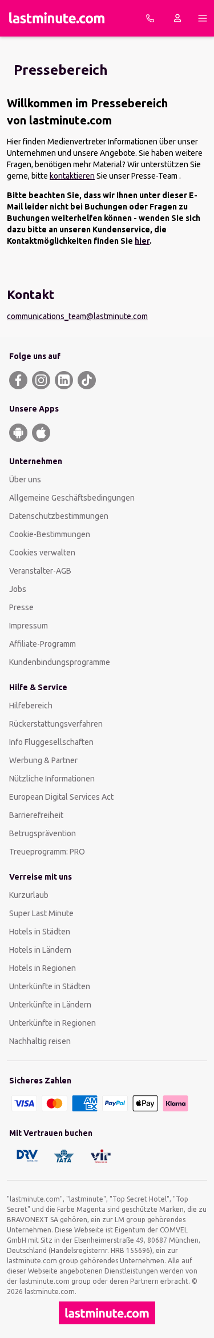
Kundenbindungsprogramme (59, 662)
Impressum (28, 625)
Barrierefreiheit (36, 815)
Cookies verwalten (42, 552)
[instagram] (41, 380)
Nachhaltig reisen (40, 1041)
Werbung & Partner (43, 760)
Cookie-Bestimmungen (49, 534)
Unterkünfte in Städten (49, 986)
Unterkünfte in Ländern (50, 1004)
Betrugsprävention (42, 833)
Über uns (25, 479)
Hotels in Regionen (42, 968)
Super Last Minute (41, 913)
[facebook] (18, 380)
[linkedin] (64, 380)
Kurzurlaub (29, 895)
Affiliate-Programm (42, 643)
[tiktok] (87, 380)
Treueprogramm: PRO (47, 851)
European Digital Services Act (61, 796)
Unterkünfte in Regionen (52, 1022)
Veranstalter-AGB (40, 570)
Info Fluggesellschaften (51, 742)
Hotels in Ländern (40, 949)
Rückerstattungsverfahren (56, 723)
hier (142, 240)
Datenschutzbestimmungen (58, 516)
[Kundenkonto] (177, 18)
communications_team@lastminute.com (77, 316)
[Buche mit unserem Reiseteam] (150, 18)
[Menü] (202, 18)
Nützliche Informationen (52, 778)
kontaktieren (72, 175)
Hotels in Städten (39, 931)
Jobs (17, 589)
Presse (21, 607)
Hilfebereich (31, 705)
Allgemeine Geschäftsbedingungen (72, 497)
